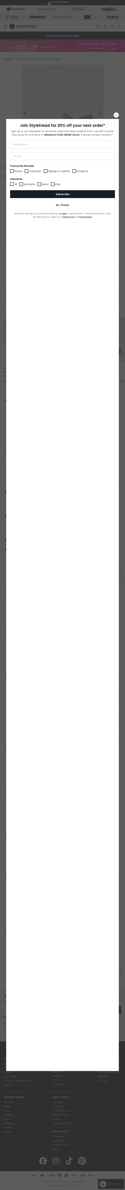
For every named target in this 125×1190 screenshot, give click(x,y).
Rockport (82, 171)
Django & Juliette (59, 171)
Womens (29, 184)
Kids (57, 184)
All (15, 184)
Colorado (35, 171)
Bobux (18, 171)
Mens (45, 184)
